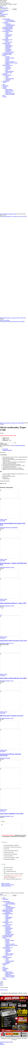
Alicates (7, 32)
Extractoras (7, 44)
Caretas (7, 76)
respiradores (8, 79)
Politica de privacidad (6, 885)
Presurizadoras (8, 49)
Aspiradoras (8, 23)
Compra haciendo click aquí (14, 993)
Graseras (7, 60)
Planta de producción (9, 93)
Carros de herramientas (10, 21)
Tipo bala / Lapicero (9, 51)
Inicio (1, 213)
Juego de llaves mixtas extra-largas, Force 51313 (13, 640)
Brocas (6, 40)
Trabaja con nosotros (9, 94)
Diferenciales (8, 67)
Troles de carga (8, 72)
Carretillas (7, 66)
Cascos (6, 77)
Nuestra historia (8, 89)
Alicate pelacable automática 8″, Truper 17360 (13, 603)
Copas (6, 33)
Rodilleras (7, 64)
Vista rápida (2, 520)
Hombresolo (8, 36)
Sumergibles (8, 50)
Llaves (6, 37)
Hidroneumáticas (9, 45)
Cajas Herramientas (9, 20)
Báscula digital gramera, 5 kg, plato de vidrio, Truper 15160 (13, 317)
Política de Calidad (9, 90)
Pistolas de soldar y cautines (11, 62)
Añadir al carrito (4, 444)
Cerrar (1, 894)
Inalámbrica (7, 29)
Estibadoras (7, 68)
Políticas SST (8, 91)
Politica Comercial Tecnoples (7, 884)
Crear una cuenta (3, 989)
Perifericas (7, 48)
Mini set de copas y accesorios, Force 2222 (11, 715)
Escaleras (7, 59)
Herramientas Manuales (8, 213)
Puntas (6, 38)
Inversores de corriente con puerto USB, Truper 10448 (12, 422)
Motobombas (8, 46)
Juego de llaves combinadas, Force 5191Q (11, 813)
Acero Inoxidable (9, 26)
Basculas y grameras (9, 57)
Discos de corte (8, 42)
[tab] (15, 449)
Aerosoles (7, 56)
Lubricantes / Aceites (9, 61)
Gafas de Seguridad (9, 78)
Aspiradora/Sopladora (10, 25)
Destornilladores (8, 34)
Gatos (6, 70)
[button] (3, 519)
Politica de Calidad (5, 883)
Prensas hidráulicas (9, 71)
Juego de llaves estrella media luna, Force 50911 (13, 678)
